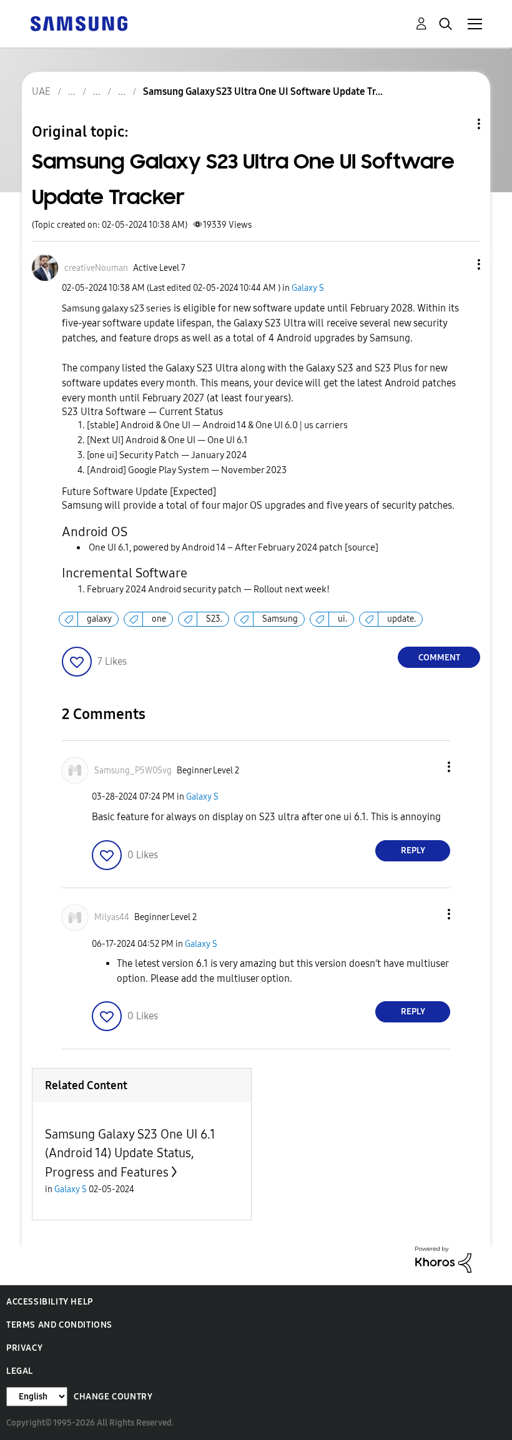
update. (401, 619)
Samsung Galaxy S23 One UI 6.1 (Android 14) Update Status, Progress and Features (130, 1153)
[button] (458, 264)
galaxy (99, 619)
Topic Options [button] (457, 124)
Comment (439, 657)
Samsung (280, 619)
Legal (19, 1371)
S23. (214, 619)
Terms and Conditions (59, 1325)
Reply (413, 850)
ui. (342, 619)
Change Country (113, 1396)
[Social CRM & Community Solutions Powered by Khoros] (443, 1259)
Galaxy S (308, 288)
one (159, 619)
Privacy (24, 1348)
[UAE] (78, 23)
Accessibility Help (49, 1301)
